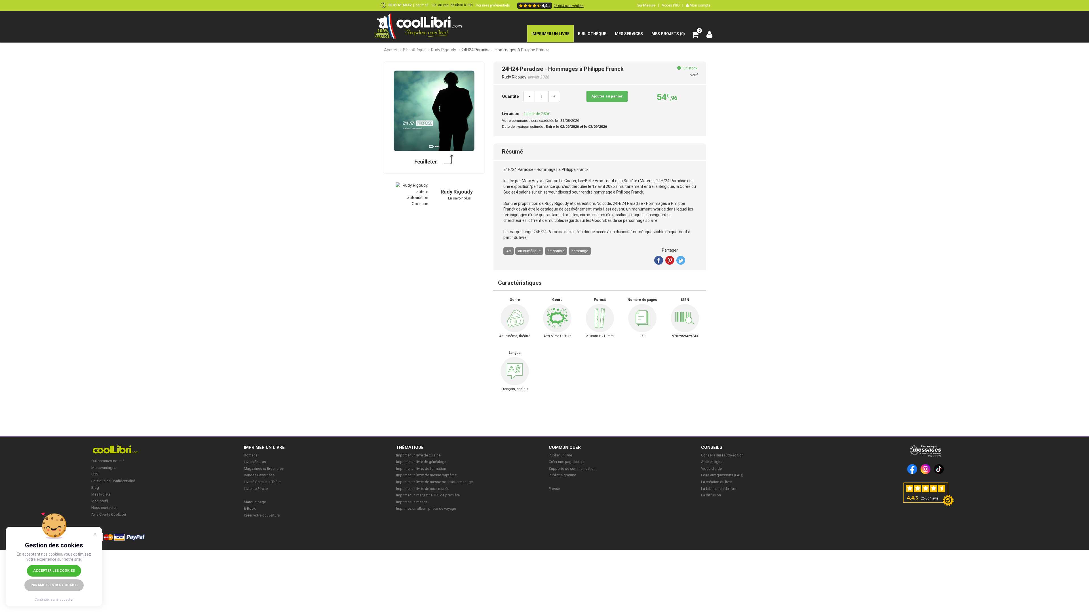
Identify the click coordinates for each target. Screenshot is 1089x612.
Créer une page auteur (566, 462)
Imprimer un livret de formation (421, 468)
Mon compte (699, 5)
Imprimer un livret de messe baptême (426, 475)
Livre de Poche (256, 488)
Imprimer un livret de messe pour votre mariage (434, 482)
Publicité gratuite (562, 475)
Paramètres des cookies (54, 585)
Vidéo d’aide (711, 468)
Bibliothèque (414, 49)
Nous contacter (104, 507)
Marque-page (255, 502)
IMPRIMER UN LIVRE (264, 447)
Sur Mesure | (648, 5)
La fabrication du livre (718, 488)
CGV (94, 474)
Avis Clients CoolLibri (108, 514)
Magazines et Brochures (264, 468)
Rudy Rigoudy (443, 49)
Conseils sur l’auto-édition (722, 455)
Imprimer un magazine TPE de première (428, 495)
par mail (422, 5)
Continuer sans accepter (54, 600)
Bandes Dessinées (259, 475)
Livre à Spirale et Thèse (262, 482)
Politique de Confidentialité (113, 481)
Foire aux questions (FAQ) (722, 475)
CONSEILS (711, 447)
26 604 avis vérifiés (569, 6)
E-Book (250, 508)
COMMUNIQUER (565, 447)
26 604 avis (930, 498)
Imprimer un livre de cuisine (418, 455)
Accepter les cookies (54, 571)
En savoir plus (459, 198)
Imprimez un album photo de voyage (426, 508)
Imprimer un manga (412, 502)
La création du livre (716, 482)
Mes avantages (103, 468)
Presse (554, 488)
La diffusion (711, 495)
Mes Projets (101, 494)
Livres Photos (255, 462)
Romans (251, 455)
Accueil (391, 49)
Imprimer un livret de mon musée (422, 488)
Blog (95, 487)
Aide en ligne (711, 462)
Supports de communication (572, 468)
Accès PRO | (672, 5)
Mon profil (99, 501)
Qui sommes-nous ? (107, 461)
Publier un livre (560, 455)
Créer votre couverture (262, 515)
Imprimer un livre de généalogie (421, 462)
